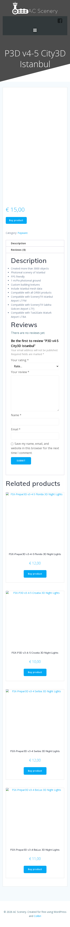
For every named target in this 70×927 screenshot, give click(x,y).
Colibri (37, 916)
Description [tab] (18, 243)
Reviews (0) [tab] (18, 249)
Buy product (16, 220)
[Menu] (35, 30)
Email (15, 429)
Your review (20, 372)
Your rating (20, 360)
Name (16, 415)
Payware (23, 233)
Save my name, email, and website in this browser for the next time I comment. (35, 448)
